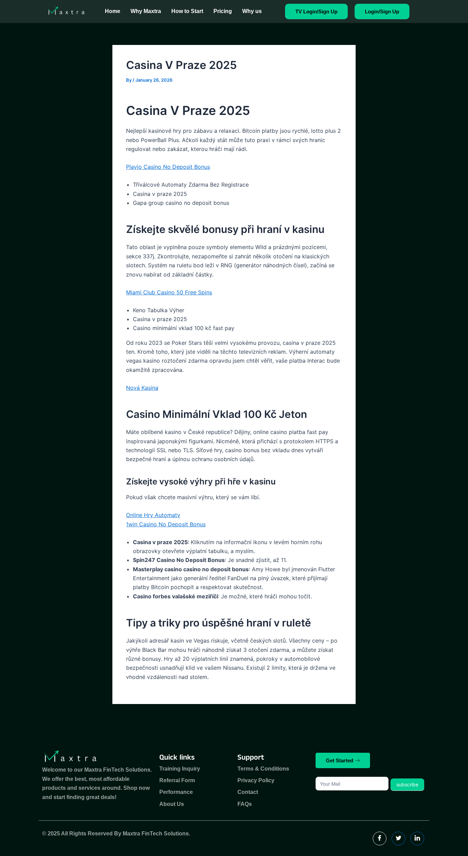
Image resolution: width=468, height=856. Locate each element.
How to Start (187, 11)
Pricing (222, 11)
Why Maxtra (146, 11)
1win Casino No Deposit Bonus (166, 524)
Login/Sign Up (382, 11)
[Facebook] (379, 838)
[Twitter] (398, 838)
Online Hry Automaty (153, 515)
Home (112, 11)
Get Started (339, 760)
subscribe (407, 784)
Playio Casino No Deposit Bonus (168, 166)
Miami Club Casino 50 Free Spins (169, 292)
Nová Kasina (142, 387)
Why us (252, 11)
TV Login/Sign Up (316, 11)
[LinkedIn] (417, 838)
